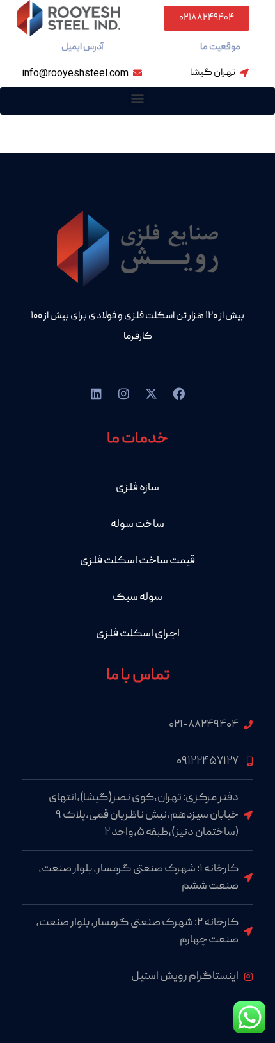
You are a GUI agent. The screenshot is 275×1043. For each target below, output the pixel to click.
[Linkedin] (96, 394)
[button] (137, 97)
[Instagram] (124, 394)
